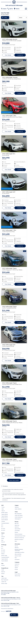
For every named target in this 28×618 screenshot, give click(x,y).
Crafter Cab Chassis (18, 515)
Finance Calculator (18, 534)
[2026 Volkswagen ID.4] (14, 143)
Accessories (17, 559)
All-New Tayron (4, 517)
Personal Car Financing (19, 537)
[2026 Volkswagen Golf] (14, 334)
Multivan (3, 571)
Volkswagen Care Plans (19, 552)
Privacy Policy (17, 573)
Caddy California (18, 509)
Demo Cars (17, 525)
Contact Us (20, 55)
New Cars (17, 523)
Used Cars (17, 527)
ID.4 (2, 524)
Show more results (14, 480)
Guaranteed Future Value (20, 535)
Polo (2, 540)
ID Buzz (2, 553)
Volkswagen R (18, 518)
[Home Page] (14, 2)
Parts (16, 557)
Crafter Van (3, 581)
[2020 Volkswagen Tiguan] (14, 296)
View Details (8, 55)
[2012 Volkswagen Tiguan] (14, 372)
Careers (16, 567)
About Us (17, 565)
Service (16, 545)
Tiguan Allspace (4, 516)
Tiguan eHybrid (4, 514)
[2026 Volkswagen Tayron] (14, 411)
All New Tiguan (4, 512)
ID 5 (2, 526)
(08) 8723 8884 (6, 600)
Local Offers (17, 530)
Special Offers (17, 528)
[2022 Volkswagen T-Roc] (14, 105)
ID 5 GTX (3, 528)
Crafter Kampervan (18, 517)
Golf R (2, 538)
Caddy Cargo (4, 578)
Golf (2, 534)
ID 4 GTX (3, 530)
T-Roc (2, 509)
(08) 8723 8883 (6, 606)
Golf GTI (3, 536)
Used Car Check (18, 555)
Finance (16, 532)
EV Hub (16, 569)
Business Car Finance (19, 539)
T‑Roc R (3, 510)
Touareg (3, 521)
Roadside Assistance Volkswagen (19, 550)
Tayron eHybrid (4, 519)
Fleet (16, 541)
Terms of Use (17, 575)
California (17, 507)
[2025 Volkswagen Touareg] (14, 67)
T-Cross (2, 507)
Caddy (2, 569)
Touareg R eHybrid (5, 523)
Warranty (17, 547)
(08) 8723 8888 (6, 593)
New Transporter (4, 579)
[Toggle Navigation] (26, 8)
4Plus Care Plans (18, 554)
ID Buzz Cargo (4, 555)
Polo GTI (3, 541)
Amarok (3, 565)
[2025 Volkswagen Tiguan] (14, 258)
